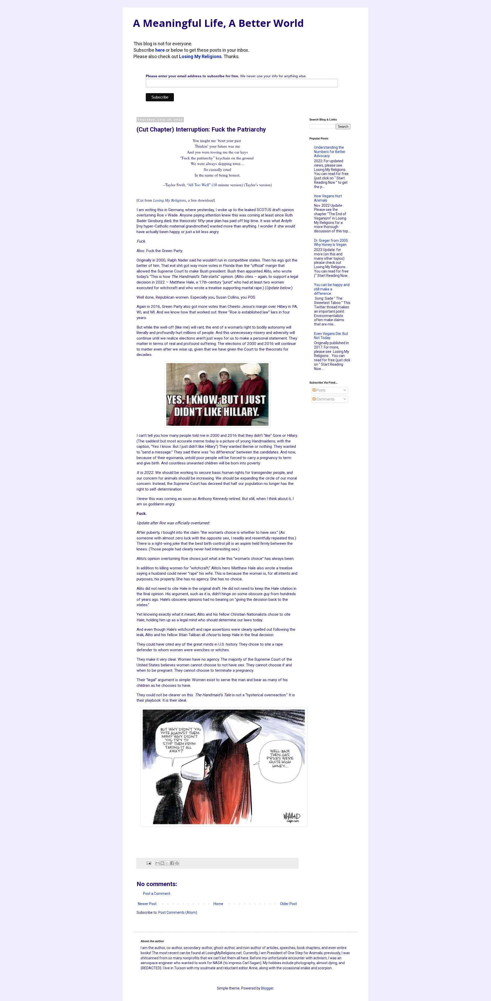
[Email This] (157, 863)
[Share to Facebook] (172, 863)
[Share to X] (167, 863)
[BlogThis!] (162, 863)
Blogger (267, 988)
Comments (325, 399)
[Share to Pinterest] (177, 863)
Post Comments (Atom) (177, 912)
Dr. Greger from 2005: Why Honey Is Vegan (331, 242)
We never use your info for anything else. (226, 76)
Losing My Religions (200, 56)
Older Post (288, 904)
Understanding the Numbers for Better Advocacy (329, 151)
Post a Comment (156, 893)
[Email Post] (148, 863)
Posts (321, 390)
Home (218, 904)
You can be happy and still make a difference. (332, 289)
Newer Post (147, 904)
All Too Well (198, 184)
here (160, 50)
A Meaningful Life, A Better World (218, 23)
